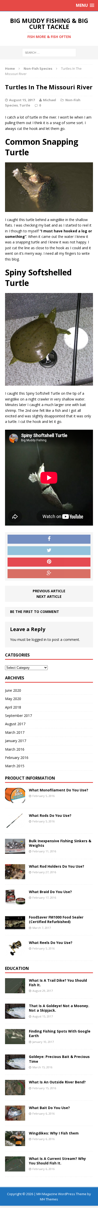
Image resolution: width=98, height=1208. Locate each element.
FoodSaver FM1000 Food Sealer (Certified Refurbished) (56, 919)
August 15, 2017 (22, 100)
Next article (49, 596)
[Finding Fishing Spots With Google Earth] (15, 1041)
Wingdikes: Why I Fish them (54, 1133)
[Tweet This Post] (49, 550)
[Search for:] (49, 52)
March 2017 (14, 732)
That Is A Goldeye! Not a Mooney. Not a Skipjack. (59, 1008)
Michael (49, 100)
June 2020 (13, 690)
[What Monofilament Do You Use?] (15, 799)
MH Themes (49, 1199)
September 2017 (18, 715)
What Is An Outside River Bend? (57, 1082)
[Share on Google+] (49, 573)
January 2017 (15, 740)
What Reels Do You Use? (50, 942)
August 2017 (15, 723)
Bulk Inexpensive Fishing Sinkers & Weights (60, 843)
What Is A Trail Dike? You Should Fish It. (58, 982)
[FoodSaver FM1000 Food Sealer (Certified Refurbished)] (15, 927)
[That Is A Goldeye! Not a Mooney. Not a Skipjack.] (15, 1015)
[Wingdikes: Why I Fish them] (15, 1143)
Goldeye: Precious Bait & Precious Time (59, 1059)
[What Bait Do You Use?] (15, 1117)
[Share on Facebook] (49, 539)
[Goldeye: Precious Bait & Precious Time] (15, 1066)
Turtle (24, 105)
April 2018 (13, 707)
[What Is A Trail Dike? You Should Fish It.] (15, 990)
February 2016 (16, 757)
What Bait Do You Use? (49, 1107)
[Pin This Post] (49, 562)
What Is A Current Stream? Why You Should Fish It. (57, 1160)
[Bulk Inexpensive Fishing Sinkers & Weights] (15, 851)
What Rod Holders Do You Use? (56, 866)
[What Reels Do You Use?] (15, 952)
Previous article (49, 591)
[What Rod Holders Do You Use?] (15, 876)
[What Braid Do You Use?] (15, 901)
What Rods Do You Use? (50, 815)
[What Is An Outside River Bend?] (15, 1092)
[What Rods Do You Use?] (15, 825)
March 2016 (14, 749)
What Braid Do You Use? (50, 891)
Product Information (30, 778)
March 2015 (14, 765)
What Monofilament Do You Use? (58, 790)
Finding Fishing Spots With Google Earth (59, 1033)
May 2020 (13, 698)
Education (17, 968)
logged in (39, 639)
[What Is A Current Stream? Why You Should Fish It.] (15, 1168)
